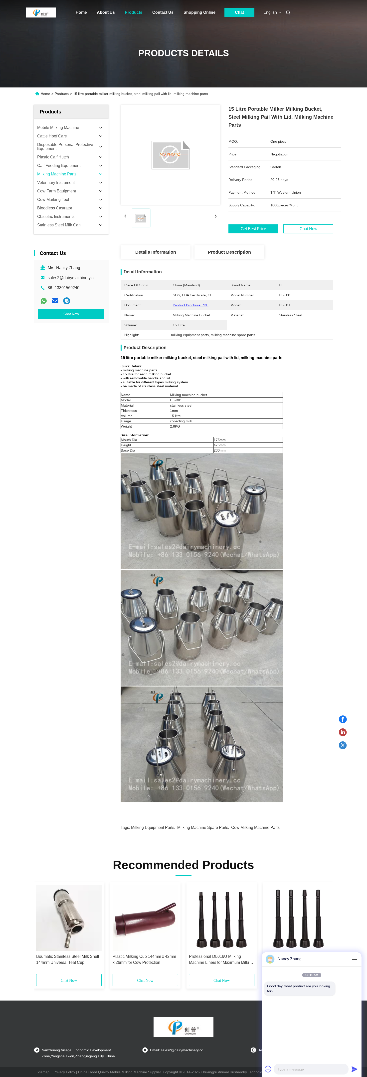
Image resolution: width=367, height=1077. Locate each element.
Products (133, 12)
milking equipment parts (152, 827)
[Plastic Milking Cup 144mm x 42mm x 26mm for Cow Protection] (145, 918)
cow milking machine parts (255, 827)
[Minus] (355, 959)
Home (81, 12)
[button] (43, 930)
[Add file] (268, 1069)
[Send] (355, 1069)
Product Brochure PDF (190, 305)
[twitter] (342, 745)
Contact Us (163, 12)
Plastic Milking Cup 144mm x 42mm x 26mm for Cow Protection (144, 959)
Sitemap (42, 1072)
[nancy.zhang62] (67, 301)
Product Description (229, 252)
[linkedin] (342, 732)
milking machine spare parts (202, 827)
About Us (106, 12)
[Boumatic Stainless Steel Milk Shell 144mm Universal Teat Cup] (69, 918)
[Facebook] (342, 719)
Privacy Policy (64, 1072)
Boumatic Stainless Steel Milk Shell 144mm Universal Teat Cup (67, 959)
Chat (239, 12)
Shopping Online (199, 12)
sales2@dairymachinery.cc (71, 278)
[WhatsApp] (44, 301)
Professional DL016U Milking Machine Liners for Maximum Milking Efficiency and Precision (221, 960)
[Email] (55, 301)
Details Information (155, 252)
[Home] (41, 12)
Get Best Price (253, 229)
